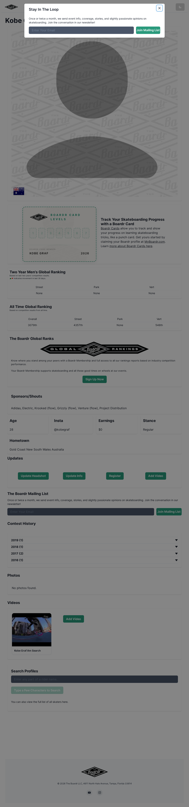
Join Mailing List (148, 30)
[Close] (159, 8)
